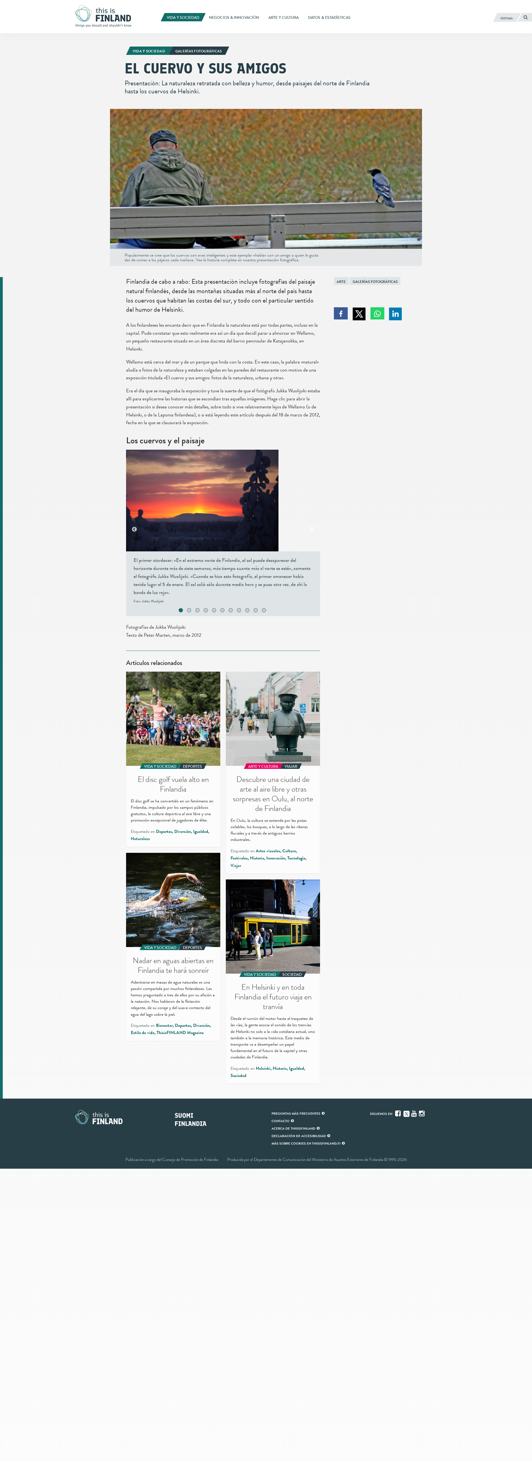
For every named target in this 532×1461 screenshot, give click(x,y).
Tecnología (296, 858)
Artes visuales (268, 851)
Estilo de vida (142, 1032)
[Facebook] (398, 1113)
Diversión (182, 831)
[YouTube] (414, 1113)
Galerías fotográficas (375, 281)
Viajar (236, 865)
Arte (341, 281)
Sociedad (238, 1075)
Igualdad (200, 831)
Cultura (289, 851)
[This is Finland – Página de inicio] (105, 16)
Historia (257, 858)
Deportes (164, 831)
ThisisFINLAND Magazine (180, 1032)
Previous (134, 529)
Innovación (275, 858)
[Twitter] (406, 1113)
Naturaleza (140, 838)
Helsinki (263, 1068)
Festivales (239, 858)
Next (311, 529)
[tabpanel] (223, 529)
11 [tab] (270, 611)
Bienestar (164, 1025)
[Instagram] (422, 1113)
